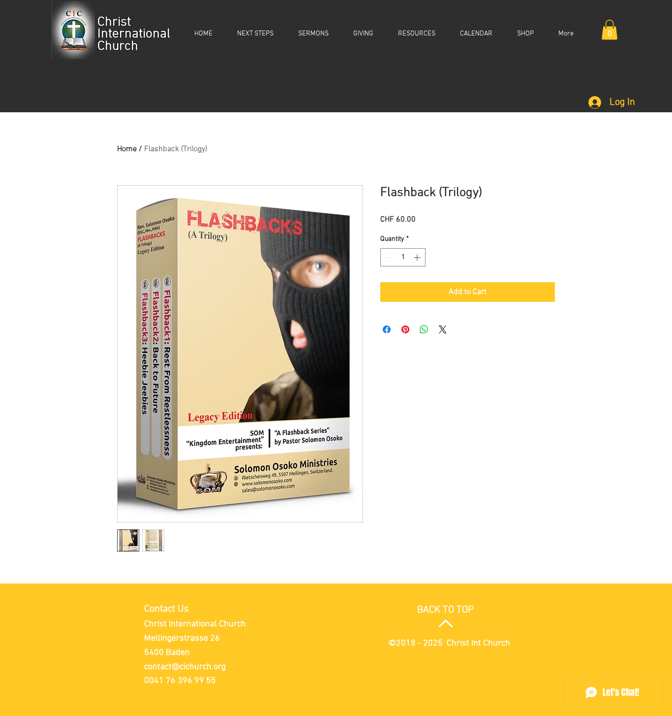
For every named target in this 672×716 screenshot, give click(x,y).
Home (127, 149)
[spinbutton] (403, 257)
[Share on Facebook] (387, 329)
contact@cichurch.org (185, 667)
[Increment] (418, 257)
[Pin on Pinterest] (405, 329)
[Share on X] (443, 329)
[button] (609, 30)
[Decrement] (388, 257)
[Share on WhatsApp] (424, 329)
